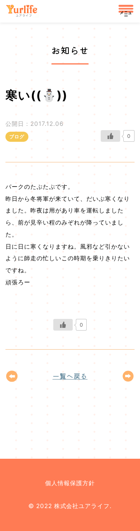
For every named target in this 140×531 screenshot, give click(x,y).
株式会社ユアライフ (24, 11)
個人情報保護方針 (70, 483)
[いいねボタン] (110, 136)
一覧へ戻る (70, 376)
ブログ (16, 136)
